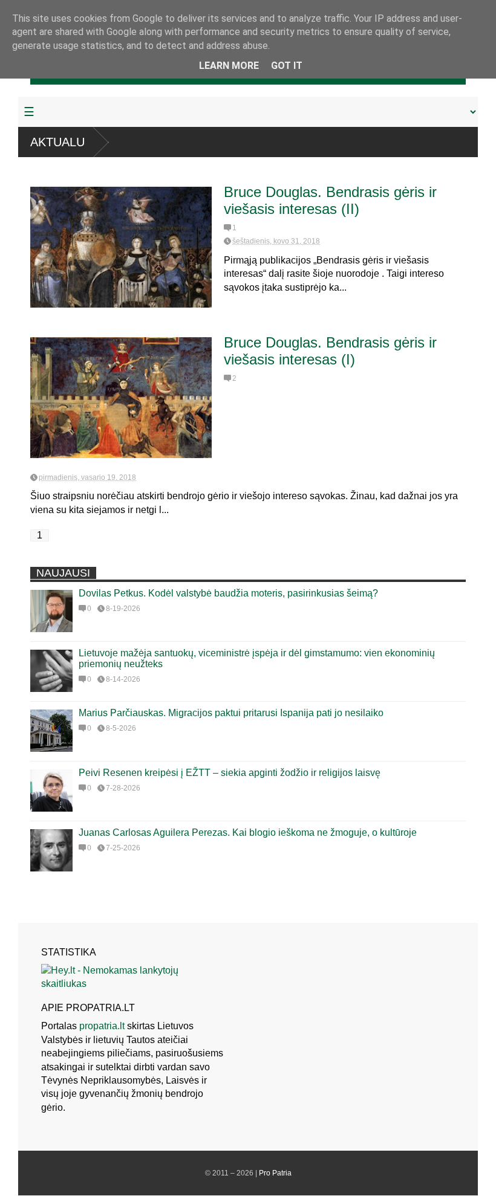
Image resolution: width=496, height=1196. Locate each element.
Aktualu (57, 142)
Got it (286, 65)
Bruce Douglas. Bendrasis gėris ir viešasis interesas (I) (330, 350)
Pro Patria (275, 1173)
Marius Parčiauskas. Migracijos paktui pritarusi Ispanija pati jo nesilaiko (231, 713)
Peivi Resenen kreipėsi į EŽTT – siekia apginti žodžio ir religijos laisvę (229, 773)
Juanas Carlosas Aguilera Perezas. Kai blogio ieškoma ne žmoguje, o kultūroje (248, 832)
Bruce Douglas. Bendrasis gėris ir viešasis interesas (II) (330, 200)
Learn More (229, 65)
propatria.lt (102, 1026)
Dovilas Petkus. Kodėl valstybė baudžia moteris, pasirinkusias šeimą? (228, 593)
